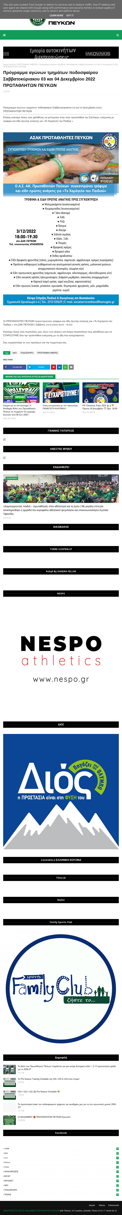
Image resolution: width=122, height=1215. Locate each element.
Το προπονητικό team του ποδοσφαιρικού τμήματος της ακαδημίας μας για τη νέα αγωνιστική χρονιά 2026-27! (67, 1106)
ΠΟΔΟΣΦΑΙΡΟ (27, 353)
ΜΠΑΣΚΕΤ (61, 1181)
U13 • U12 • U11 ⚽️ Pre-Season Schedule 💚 (39, 1091)
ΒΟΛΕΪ (61, 1176)
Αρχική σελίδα (9, 64)
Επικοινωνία (113, 1205)
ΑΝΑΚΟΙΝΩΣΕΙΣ (61, 1171)
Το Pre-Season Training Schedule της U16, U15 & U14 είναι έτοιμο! (48, 1079)
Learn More (56, 15)
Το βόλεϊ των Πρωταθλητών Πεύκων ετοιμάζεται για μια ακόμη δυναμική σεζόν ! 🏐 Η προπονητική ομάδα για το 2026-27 (67, 1068)
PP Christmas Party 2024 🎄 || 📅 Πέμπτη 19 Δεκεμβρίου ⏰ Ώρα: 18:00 (99, 407)
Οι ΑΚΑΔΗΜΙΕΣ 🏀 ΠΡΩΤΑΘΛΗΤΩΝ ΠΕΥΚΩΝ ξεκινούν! (44, 1117)
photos (61, 1162)
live (61, 1158)
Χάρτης (102, 1205)
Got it (70, 15)
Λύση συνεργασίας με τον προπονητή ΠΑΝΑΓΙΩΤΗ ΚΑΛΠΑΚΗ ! (60, 407)
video (61, 1167)
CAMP (61, 1149)
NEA (61, 1153)
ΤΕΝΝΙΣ (61, 1194)
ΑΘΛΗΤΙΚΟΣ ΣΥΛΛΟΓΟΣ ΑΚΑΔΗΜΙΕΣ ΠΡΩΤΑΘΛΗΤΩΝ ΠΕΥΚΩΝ (31, 1211)
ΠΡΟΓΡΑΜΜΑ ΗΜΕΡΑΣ (27, 64)
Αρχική (92, 1205)
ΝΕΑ (15, 353)
